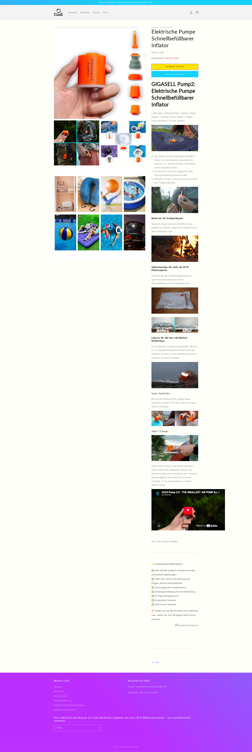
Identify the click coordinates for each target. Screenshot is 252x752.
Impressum (59, 691)
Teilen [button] (157, 662)
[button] (185, 12)
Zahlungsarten (60, 696)
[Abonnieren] (98, 728)
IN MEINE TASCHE (175, 66)
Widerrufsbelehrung (62, 701)
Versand (57, 687)
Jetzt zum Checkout (175, 74)
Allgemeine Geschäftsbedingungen (69, 705)
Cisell (120, 747)
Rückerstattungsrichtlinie (65, 710)
